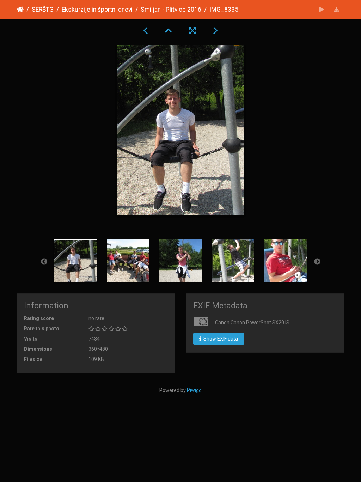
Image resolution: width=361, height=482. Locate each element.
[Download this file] (336, 9)
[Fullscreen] (192, 30)
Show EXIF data (220, 339)
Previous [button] (44, 261)
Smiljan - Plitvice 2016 (171, 9)
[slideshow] (321, 9)
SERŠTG (43, 9)
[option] (75, 260)
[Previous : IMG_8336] (146, 30)
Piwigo (194, 390)
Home (20, 9)
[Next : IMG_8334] (215, 30)
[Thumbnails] (168, 30)
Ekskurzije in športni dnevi (97, 9)
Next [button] (317, 261)
